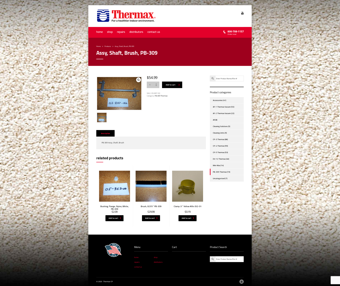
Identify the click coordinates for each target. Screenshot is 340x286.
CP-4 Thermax (218, 146)
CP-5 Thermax (218, 152)
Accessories (218, 100)
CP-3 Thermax (218, 139)
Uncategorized (219, 178)
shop (110, 31)
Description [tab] (105, 133)
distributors (136, 31)
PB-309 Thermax (161, 96)
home (99, 31)
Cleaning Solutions (220, 126)
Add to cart (170, 84)
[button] (138, 79)
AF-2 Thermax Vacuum (222, 113)
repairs (121, 31)
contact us (153, 31)
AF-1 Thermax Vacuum (222, 107)
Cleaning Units (218, 133)
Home (98, 46)
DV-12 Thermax (219, 159)
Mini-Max (216, 165)
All (214, 120)
